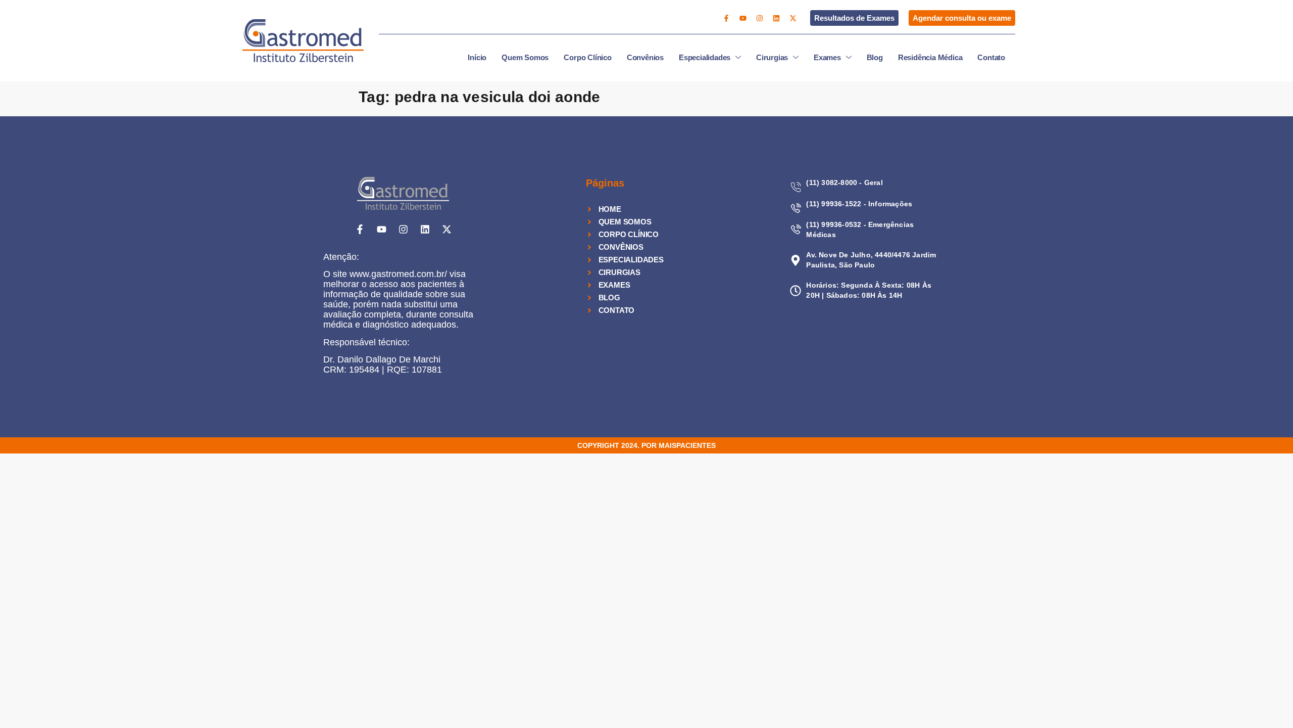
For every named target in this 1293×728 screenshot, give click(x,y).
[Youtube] (743, 18)
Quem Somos (525, 57)
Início (477, 57)
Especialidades (704, 57)
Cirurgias (772, 57)
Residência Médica (930, 57)
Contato (991, 57)
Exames (827, 57)
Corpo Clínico (587, 57)
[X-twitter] (793, 18)
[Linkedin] (776, 18)
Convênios (645, 57)
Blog (875, 57)
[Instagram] (760, 18)
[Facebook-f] (726, 18)
